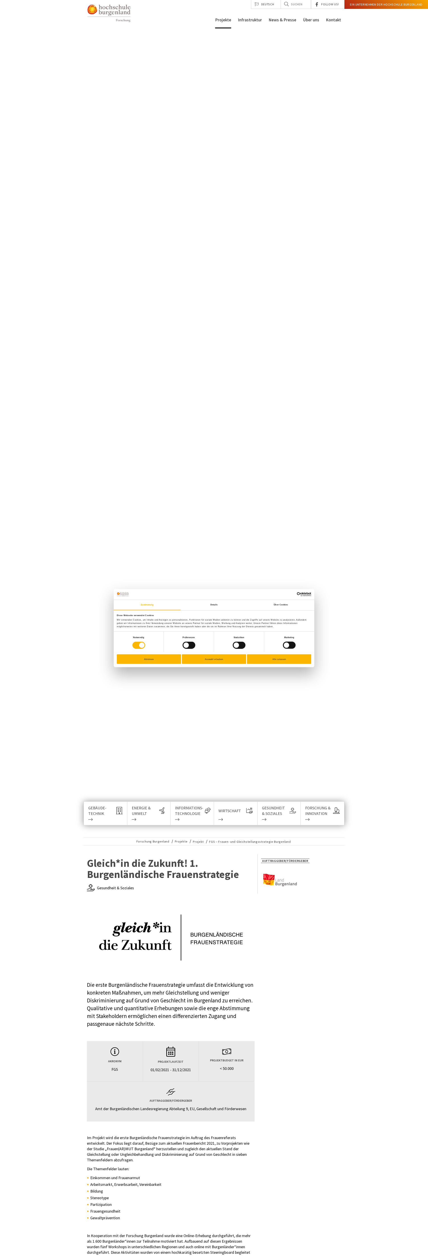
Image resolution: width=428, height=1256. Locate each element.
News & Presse (282, 19)
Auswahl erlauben (214, 659)
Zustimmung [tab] (147, 604)
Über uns (311, 19)
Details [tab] (214, 604)
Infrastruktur (250, 19)
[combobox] (296, 4)
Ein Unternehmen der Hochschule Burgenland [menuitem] (386, 4)
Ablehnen (149, 659)
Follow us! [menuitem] (330, 4)
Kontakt (333, 19)
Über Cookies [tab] (281, 604)
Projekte (223, 19)
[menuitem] (266, 4)
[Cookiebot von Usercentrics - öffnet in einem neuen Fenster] (291, 594)
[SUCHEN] (286, 4)
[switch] (186, 645)
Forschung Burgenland (152, 841)
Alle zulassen (279, 659)
